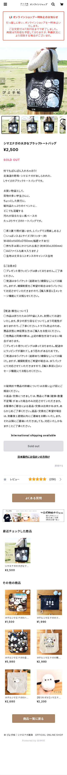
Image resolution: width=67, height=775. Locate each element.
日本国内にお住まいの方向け (34, 456)
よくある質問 (33, 498)
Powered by (29, 740)
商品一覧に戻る (33, 718)
